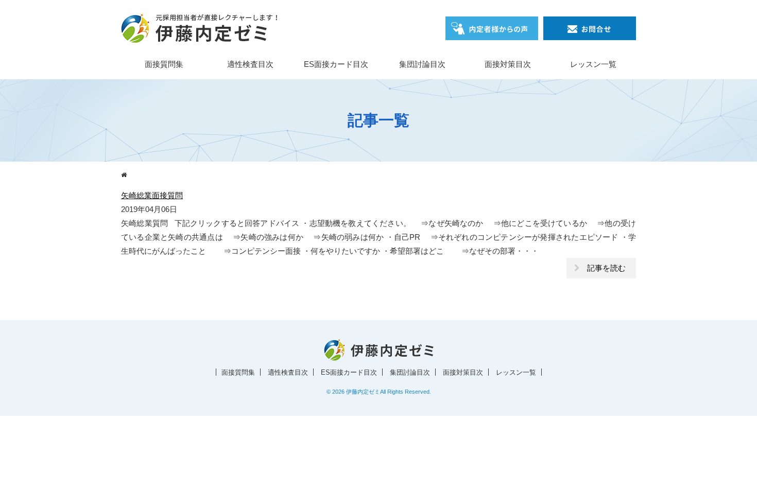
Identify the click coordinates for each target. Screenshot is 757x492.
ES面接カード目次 (336, 64)
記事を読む (606, 267)
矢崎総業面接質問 (152, 195)
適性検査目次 (250, 64)
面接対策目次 (508, 64)
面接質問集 (164, 64)
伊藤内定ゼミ (363, 392)
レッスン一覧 (593, 64)
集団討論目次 (422, 64)
